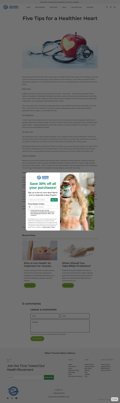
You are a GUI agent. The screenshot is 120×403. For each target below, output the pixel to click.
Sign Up (54, 200)
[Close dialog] (93, 174)
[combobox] (30, 207)
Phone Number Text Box (36, 204)
